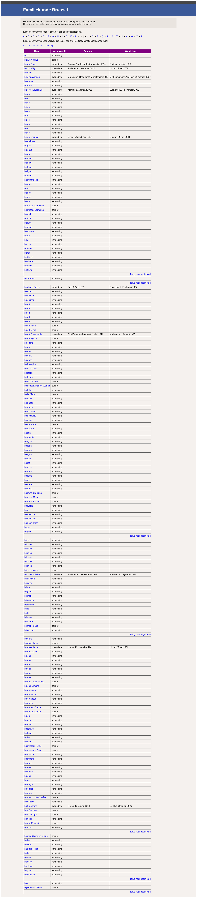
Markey (27, 197)
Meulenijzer (30, 514)
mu (47, 45)
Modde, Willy (30, 651)
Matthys (28, 266)
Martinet (28, 223)
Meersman (29, 296)
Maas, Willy (29, 68)
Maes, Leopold (31, 137)
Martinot (28, 227)
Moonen (28, 763)
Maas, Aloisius (31, 60)
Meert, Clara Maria (33, 334)
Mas (26, 240)
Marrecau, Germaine (34, 205)
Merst (27, 463)
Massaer (28, 244)
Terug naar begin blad (140, 274)
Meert (27, 304)
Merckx (27, 433)
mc (29, 45)
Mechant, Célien (32, 287)
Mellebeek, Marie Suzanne (37, 386)
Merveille (28, 506)
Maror (27, 201)
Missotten (29, 630)
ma (24, 45)
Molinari (28, 733)
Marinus (28, 184)
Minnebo (28, 621)
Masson (28, 248)
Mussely (28, 862)
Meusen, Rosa (31, 523)
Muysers (28, 870)
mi (38, 45)
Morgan (28, 793)
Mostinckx (29, 802)
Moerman (28, 703)
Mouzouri (28, 827)
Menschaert (30, 411)
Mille (26, 609)
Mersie (27, 459)
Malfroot (28, 175)
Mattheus (28, 257)
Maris (27, 188)
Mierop (27, 587)
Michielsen (29, 579)
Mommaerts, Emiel (33, 746)
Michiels (28, 540)
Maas (27, 55)
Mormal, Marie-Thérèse (35, 797)
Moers (27, 716)
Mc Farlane (29, 278)
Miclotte (28, 583)
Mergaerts (29, 437)
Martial (27, 214)
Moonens (28, 772)
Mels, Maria (29, 394)
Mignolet (28, 591)
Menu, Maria (30, 424)
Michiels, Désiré (32, 574)
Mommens (29, 754)
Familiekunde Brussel (45, 9)
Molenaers (29, 729)
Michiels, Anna (31, 570)
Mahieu (27, 158)
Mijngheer (29, 600)
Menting (28, 420)
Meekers (28, 291)
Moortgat (28, 784)
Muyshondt (29, 874)
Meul (26, 510)
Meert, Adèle (30, 326)
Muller (27, 853)
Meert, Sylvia (30, 338)
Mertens (28, 467)
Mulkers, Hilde (31, 849)
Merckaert (29, 428)
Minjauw (28, 617)
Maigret (27, 171)
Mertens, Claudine (33, 493)
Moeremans (30, 690)
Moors (27, 780)
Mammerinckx (31, 180)
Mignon (27, 596)
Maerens (28, 81)
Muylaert (28, 866)
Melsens (28, 398)
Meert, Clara (30, 330)
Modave (28, 639)
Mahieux (28, 167)
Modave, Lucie (31, 643)
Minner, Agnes (31, 626)
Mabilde (28, 73)
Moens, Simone (31, 686)
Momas (27, 742)
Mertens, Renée (32, 501)
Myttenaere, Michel (33, 887)
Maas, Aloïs (29, 64)
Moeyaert (28, 720)
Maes (27, 94)
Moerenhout (30, 694)
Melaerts (28, 373)
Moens (27, 656)
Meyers (27, 527)
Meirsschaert (30, 368)
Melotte (27, 390)
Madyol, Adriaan (32, 77)
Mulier (27, 840)
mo (42, 45)
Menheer (28, 403)
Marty (27, 236)
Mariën (27, 193)
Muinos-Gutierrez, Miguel (36, 836)
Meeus (27, 351)
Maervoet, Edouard (33, 90)
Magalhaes (29, 141)
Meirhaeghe (30, 364)
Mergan (28, 441)
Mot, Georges (30, 806)
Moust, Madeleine (32, 823)
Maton (27, 253)
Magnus (28, 150)
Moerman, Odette (32, 707)
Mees (27, 347)
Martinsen (29, 231)
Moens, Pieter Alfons (34, 682)
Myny (26, 883)
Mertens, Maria (31, 497)
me (33, 45)
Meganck (28, 356)
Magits (27, 145)
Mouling (28, 819)
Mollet (27, 737)
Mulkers (28, 844)
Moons (27, 776)
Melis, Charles (31, 381)
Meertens (28, 343)
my (52, 45)
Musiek (27, 857)
